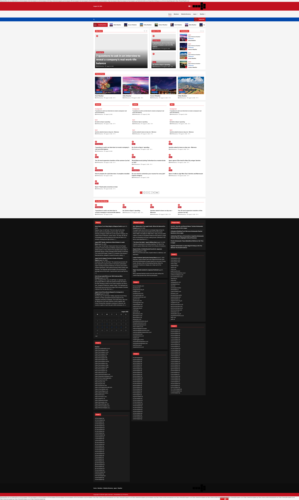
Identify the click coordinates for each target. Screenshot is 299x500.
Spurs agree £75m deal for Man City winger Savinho (185, 160)
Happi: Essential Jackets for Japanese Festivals (145, 270)
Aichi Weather (165, 24)
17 (97, 327)
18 (102, 327)
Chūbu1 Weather (150, 24)
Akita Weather (180, 24)
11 (102, 324)
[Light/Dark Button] (189, 6)
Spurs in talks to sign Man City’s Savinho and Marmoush (186, 173)
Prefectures (191, 38)
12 (107, 324)
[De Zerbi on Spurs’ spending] (121, 51)
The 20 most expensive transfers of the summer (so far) (112, 160)
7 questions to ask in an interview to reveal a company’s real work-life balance (164, 45)
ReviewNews (117, 494)
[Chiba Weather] (191, 85)
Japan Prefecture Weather (194, 36)
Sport (98, 59)
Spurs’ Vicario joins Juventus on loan (106, 187)
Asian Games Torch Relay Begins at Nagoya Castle (108, 226)
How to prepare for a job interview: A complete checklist (112, 173)
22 (121, 327)
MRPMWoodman (100, 66)
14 (153, 192)
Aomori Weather (119, 24)
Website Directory (186, 14)
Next (157, 192)
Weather (202, 14)
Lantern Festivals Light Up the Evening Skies (144, 257)
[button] (93, 19)
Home (169, 14)
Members (176, 14)
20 (111, 327)
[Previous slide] (144, 31)
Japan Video (176, 222)
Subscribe (201, 19)
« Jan (96, 336)
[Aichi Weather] (108, 85)
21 (116, 327)
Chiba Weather (135, 24)
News (98, 222)
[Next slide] (147, 31)
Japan (194, 14)
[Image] (97, 36)
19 (107, 327)
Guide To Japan (139, 222)
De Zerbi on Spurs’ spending (113, 63)
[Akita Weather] (136, 85)
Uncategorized (156, 40)
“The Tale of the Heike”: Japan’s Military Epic (145, 242)
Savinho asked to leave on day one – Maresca (107, 132)
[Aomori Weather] (163, 85)
